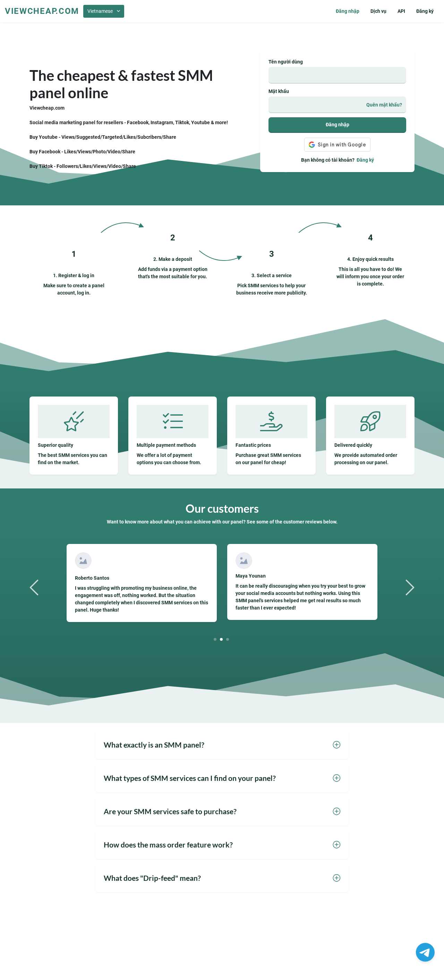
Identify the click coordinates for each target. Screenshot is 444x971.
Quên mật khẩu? (384, 105)
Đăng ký (425, 11)
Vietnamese (100, 11)
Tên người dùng (285, 62)
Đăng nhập (347, 11)
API (401, 11)
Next (409, 587)
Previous (35, 587)
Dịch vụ (378, 11)
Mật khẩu (278, 91)
